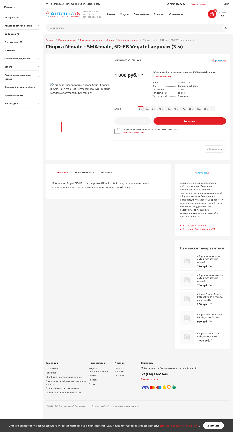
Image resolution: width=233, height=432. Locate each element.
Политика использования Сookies (63, 392)
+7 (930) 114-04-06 (155, 374)
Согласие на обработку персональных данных (66, 382)
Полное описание (161, 76)
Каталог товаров (67, 39)
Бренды (159, 14)
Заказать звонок (200, 4)
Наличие (106, 172)
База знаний (141, 14)
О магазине (176, 14)
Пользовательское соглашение (62, 388)
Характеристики (84, 172)
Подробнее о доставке (134, 132)
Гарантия (119, 375)
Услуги (124, 14)
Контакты (51, 372)
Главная (50, 39)
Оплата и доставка (119, 369)
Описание (62, 172)
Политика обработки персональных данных (115, 406)
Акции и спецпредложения (98, 369)
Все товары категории (194, 225)
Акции (111, 14)
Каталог (10, 7)
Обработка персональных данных (64, 376)
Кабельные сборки (128, 39)
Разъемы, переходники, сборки (97, 39)
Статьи (92, 375)
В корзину (189, 121)
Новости (93, 379)
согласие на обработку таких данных (179, 425)
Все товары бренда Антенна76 (199, 229)
